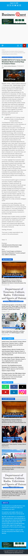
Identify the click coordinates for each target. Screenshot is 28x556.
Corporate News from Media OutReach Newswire (12, 57)
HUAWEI (7, 207)
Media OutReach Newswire (10, 66)
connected (17, 199)
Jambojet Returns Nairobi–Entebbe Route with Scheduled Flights (14, 457)
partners (4, 221)
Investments (18, 462)
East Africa (10, 460)
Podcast (5, 440)
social (8, 192)
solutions (14, 148)
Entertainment (18, 437)
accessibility (11, 134)
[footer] (14, 21)
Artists (4, 437)
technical (7, 180)
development (5, 141)
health (21, 128)
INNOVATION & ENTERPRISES (8, 439)
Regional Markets (15, 464)
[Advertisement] (14, 34)
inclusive (13, 87)
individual (21, 155)
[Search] (20, 45)
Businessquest (9, 552)
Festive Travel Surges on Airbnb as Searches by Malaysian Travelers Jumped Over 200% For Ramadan (13, 252)
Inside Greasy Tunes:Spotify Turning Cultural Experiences (14, 434)
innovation (12, 128)
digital (3, 197)
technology (17, 92)
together (13, 109)
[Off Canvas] (3, 45)
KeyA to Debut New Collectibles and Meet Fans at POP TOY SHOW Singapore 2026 (14, 321)
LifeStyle (17, 439)
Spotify (9, 440)
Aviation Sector (19, 459)
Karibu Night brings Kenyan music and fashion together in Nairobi (12, 345)
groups (24, 185)
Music (21, 439)
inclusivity (4, 128)
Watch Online (24, 45)
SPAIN (8, 83)
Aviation (12, 459)
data (21, 172)
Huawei (17, 89)
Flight (15, 460)
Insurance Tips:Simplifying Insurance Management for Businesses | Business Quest (12, 367)
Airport (8, 459)
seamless (4, 111)
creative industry (10, 437)
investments (19, 131)
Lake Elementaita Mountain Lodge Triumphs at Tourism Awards (12, 244)
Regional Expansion (7, 464)
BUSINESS (5, 460)
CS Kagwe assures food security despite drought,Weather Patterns (13, 376)
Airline (4, 459)
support (8, 208)
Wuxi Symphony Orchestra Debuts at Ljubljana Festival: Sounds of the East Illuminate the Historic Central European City (14, 270)
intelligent (23, 199)
